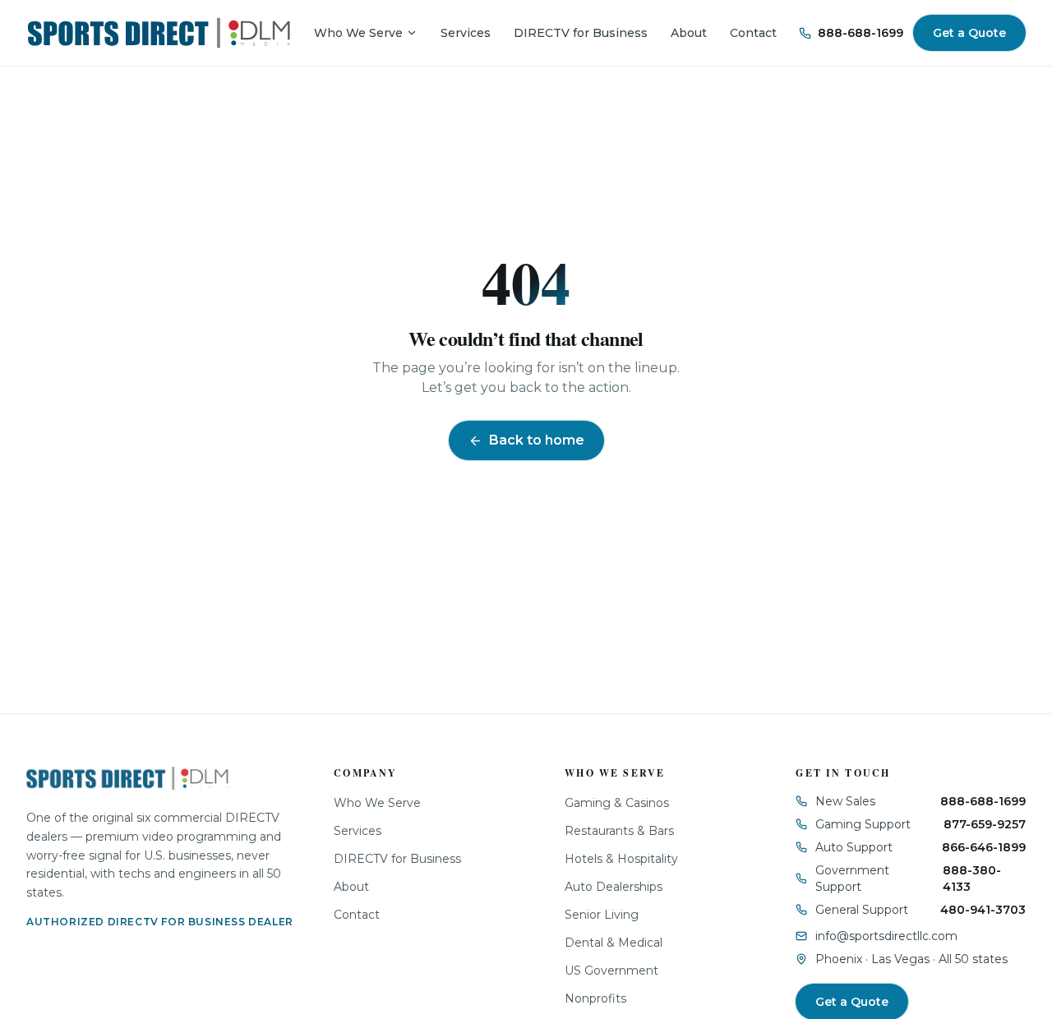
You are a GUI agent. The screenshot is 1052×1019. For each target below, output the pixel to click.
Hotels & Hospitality (621, 858)
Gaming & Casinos (617, 802)
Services (466, 32)
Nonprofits (595, 998)
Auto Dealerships (613, 886)
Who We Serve (358, 32)
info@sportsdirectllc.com (886, 936)
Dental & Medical (613, 942)
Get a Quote (969, 32)
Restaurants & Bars (619, 830)
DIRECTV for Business (581, 32)
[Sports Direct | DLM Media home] (159, 32)
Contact (753, 32)
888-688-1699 (860, 32)
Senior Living (602, 914)
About (689, 32)
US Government (611, 970)
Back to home (536, 440)
